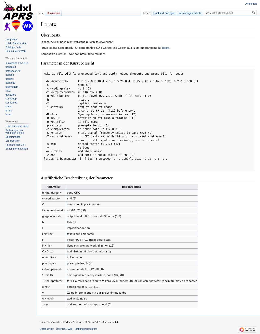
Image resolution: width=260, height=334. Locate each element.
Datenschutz (47, 329)
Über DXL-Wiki (64, 329)
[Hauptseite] (18, 16)
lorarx (165, 47)
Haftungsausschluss (86, 329)
